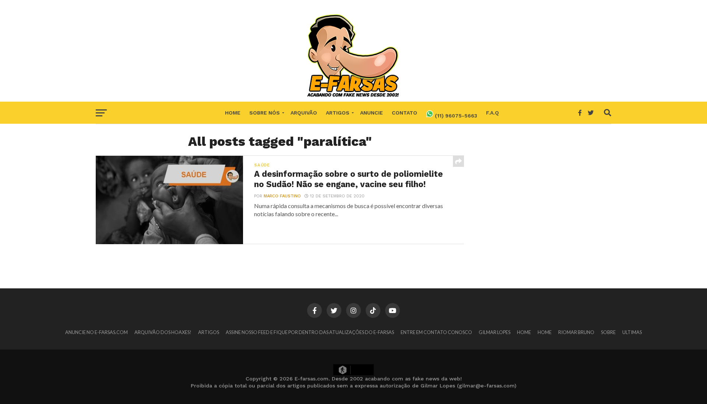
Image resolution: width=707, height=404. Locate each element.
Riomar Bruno (576, 332)
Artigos (337, 113)
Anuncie (371, 113)
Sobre (608, 332)
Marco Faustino (282, 196)
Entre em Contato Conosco (436, 332)
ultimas (632, 332)
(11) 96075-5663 (455, 116)
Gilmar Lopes (494, 332)
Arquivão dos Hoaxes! (162, 332)
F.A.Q (492, 113)
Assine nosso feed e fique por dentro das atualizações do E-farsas (310, 332)
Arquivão (304, 113)
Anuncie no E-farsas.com (96, 332)
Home (232, 113)
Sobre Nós (264, 113)
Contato (404, 113)
